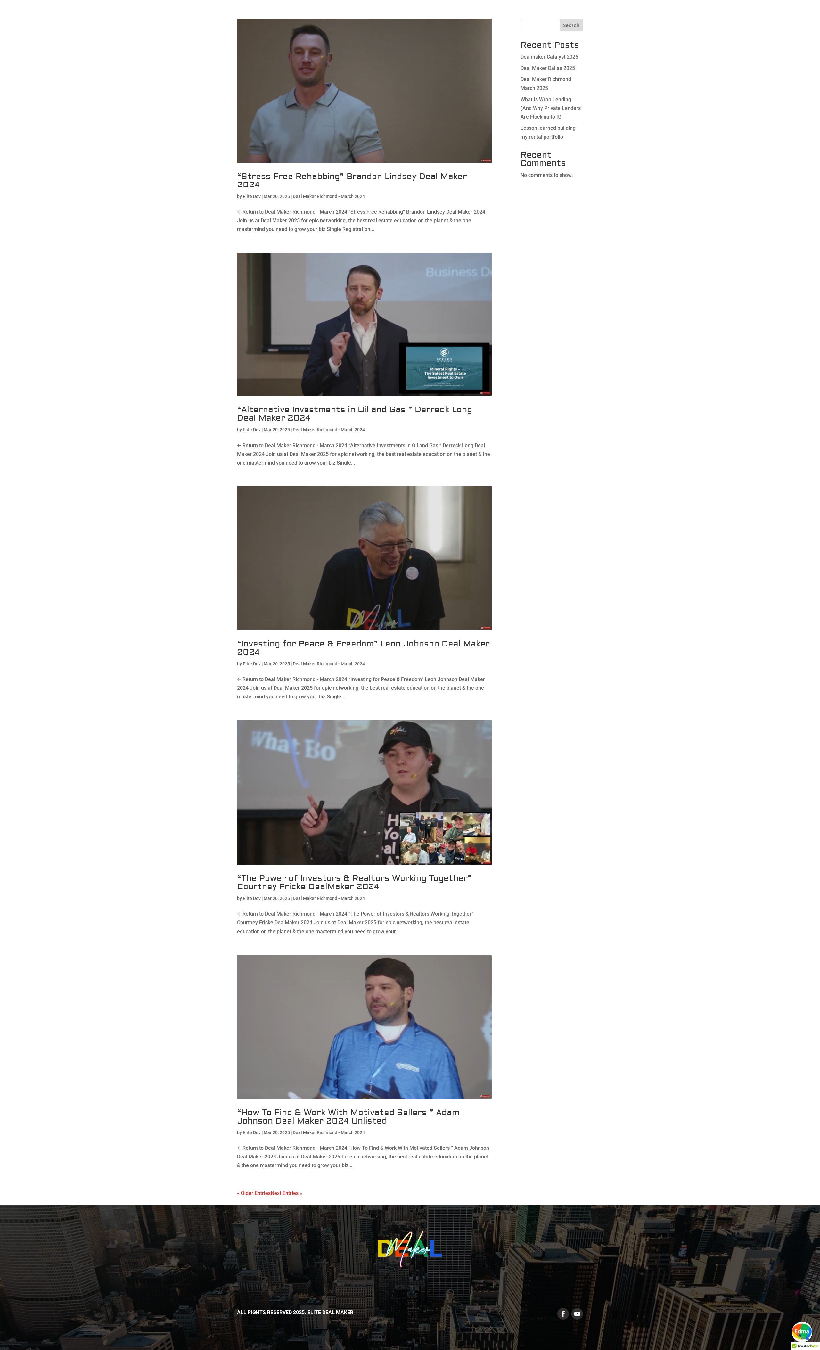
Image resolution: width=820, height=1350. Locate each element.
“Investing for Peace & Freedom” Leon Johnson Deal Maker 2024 (363, 648)
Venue (603, 18)
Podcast (798, 18)
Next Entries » (286, 1193)
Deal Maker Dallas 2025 (548, 68)
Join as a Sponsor (563, 18)
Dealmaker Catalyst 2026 (549, 57)
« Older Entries (254, 1193)
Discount (766, 18)
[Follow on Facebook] (563, 1314)
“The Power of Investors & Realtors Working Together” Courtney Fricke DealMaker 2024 (354, 882)
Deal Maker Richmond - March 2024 (329, 196)
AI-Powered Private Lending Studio (699, 18)
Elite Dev (252, 196)
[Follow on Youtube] (577, 1314)
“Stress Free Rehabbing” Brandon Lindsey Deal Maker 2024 (352, 180)
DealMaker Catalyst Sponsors (489, 18)
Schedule (632, 18)
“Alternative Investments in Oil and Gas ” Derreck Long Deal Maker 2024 (354, 414)
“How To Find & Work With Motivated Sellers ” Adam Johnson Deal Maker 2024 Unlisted (348, 1116)
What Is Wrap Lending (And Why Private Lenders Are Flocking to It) (551, 108)
